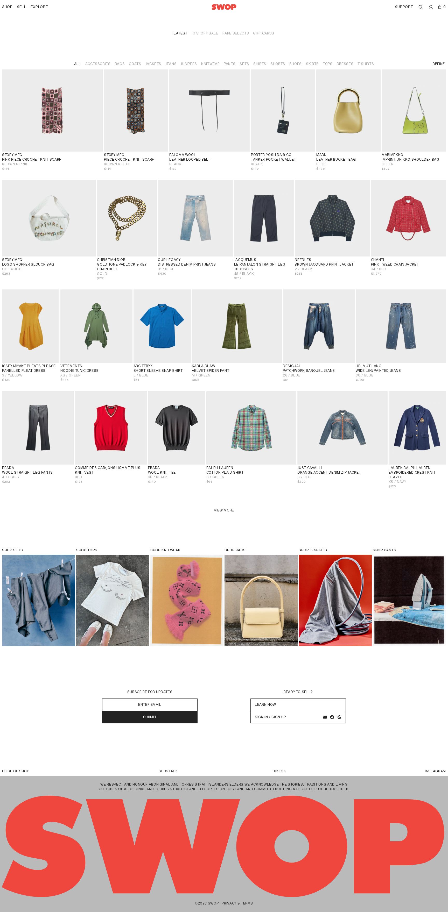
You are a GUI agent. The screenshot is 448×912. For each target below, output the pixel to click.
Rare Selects (235, 33)
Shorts (277, 64)
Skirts (312, 64)
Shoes (295, 64)
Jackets (153, 64)
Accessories (98, 64)
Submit (150, 717)
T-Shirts (366, 64)
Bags (120, 64)
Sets (244, 64)
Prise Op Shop (15, 771)
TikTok (279, 771)
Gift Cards (263, 33)
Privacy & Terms (237, 903)
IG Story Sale (205, 33)
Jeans (171, 64)
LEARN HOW (265, 705)
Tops (328, 64)
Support (404, 7)
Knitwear (210, 64)
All (77, 64)
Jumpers (189, 64)
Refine (439, 64)
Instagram (435, 771)
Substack (168, 771)
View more (224, 510)
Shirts (259, 64)
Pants (229, 64)
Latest (180, 33)
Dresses (345, 64)
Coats (135, 64)
